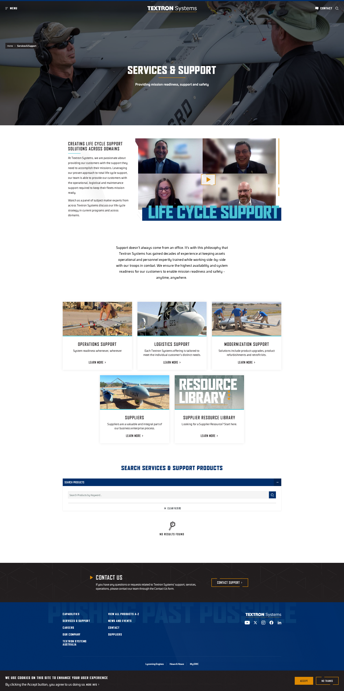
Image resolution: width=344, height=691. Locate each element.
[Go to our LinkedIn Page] (279, 622)
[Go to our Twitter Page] (255, 622)
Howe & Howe (177, 664)
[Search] (272, 494)
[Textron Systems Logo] (172, 9)
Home (10, 45)
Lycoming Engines (154, 664)
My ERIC (194, 664)
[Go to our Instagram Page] (263, 622)
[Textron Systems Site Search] (337, 8)
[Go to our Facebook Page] (271, 622)
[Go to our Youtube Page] (247, 622)
